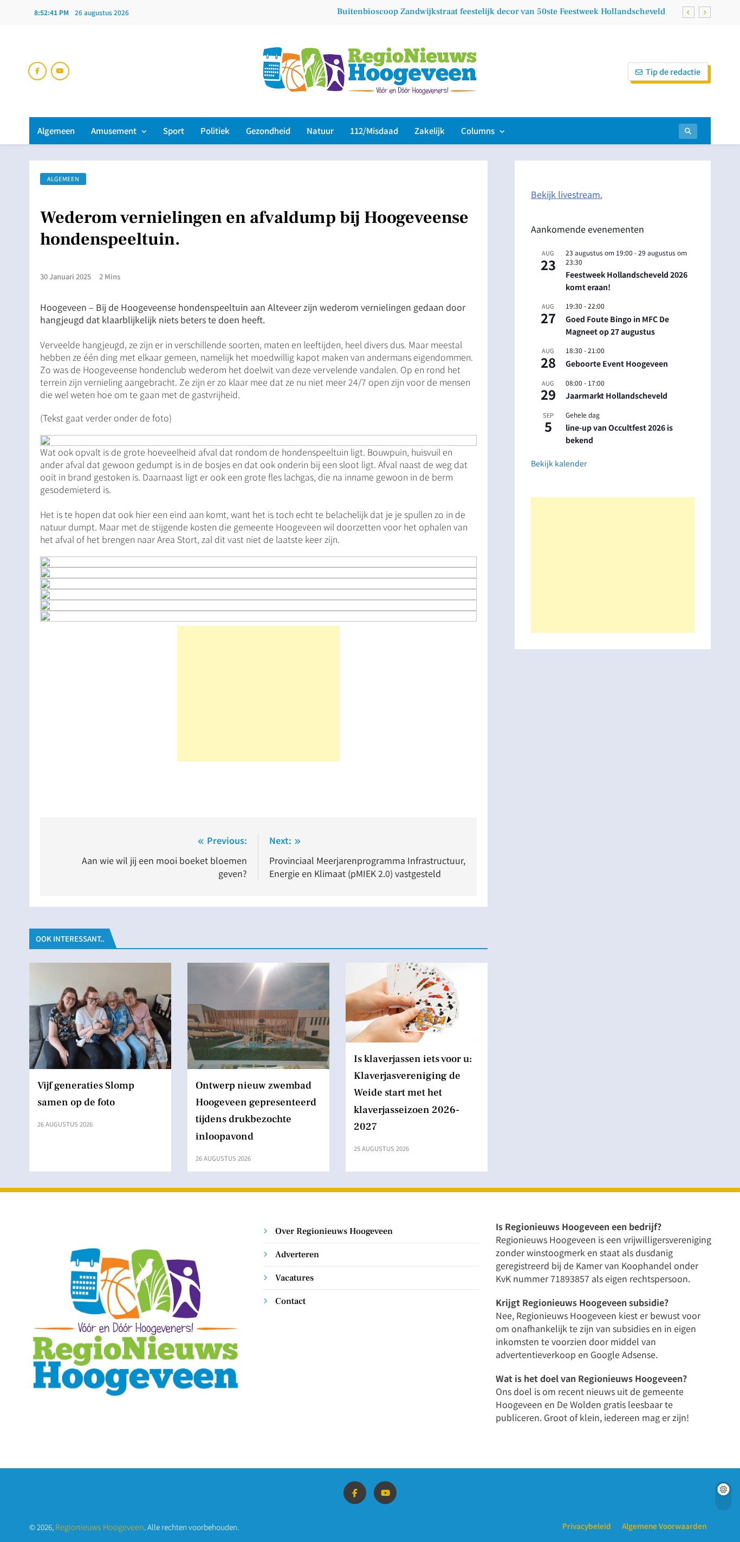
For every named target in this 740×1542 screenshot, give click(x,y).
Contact (290, 1301)
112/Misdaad (374, 130)
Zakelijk (429, 130)
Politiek (215, 130)
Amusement (114, 130)
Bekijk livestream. (566, 194)
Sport (173, 130)
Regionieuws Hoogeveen (99, 1526)
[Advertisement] (258, 694)
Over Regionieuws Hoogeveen (334, 1231)
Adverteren (297, 1254)
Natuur (320, 130)
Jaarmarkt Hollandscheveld (616, 395)
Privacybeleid (586, 1525)
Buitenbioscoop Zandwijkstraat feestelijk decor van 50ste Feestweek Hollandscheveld (501, 11)
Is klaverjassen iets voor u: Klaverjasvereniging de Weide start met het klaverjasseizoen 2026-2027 (413, 1092)
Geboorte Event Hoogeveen (617, 363)
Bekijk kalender (559, 463)
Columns (478, 130)
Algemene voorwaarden (664, 1525)
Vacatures (294, 1277)
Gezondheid (268, 130)
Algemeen (56, 130)
